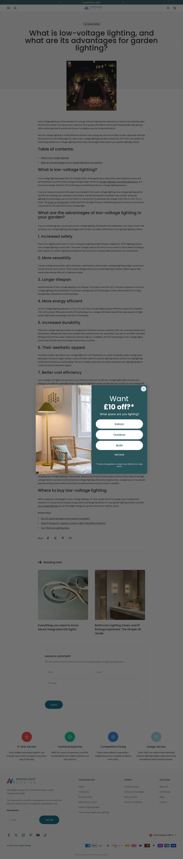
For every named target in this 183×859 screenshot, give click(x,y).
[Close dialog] (143, 388)
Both (119, 445)
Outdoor (119, 435)
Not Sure (119, 454)
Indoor (119, 424)
